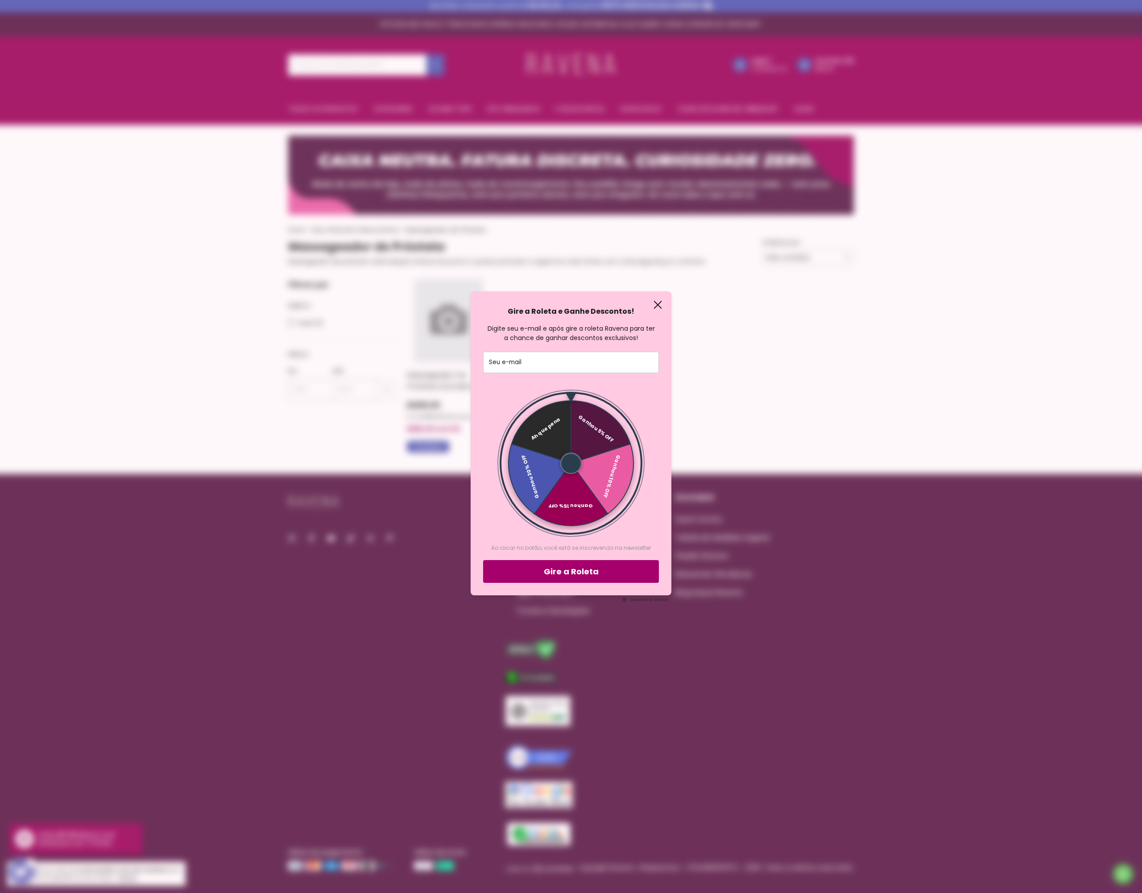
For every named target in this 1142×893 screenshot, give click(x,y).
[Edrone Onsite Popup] (571, 446)
